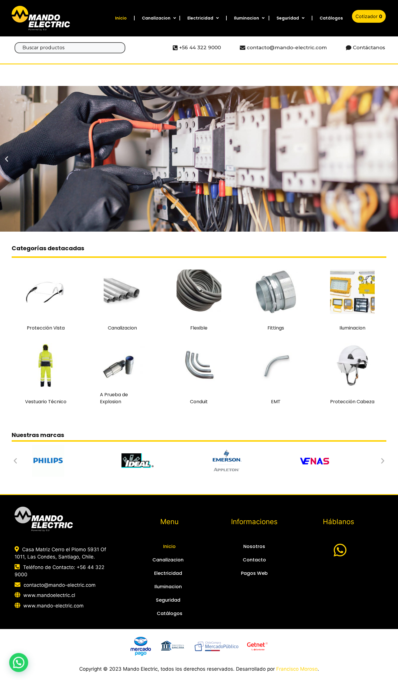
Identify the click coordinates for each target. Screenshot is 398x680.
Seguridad (288, 18)
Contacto (254, 559)
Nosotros (254, 546)
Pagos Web (254, 573)
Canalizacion (156, 18)
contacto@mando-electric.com (60, 585)
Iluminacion (246, 18)
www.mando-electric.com (53, 606)
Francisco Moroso (297, 669)
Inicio (121, 18)
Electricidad (200, 18)
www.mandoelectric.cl (49, 595)
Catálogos (331, 18)
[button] (188, 227)
